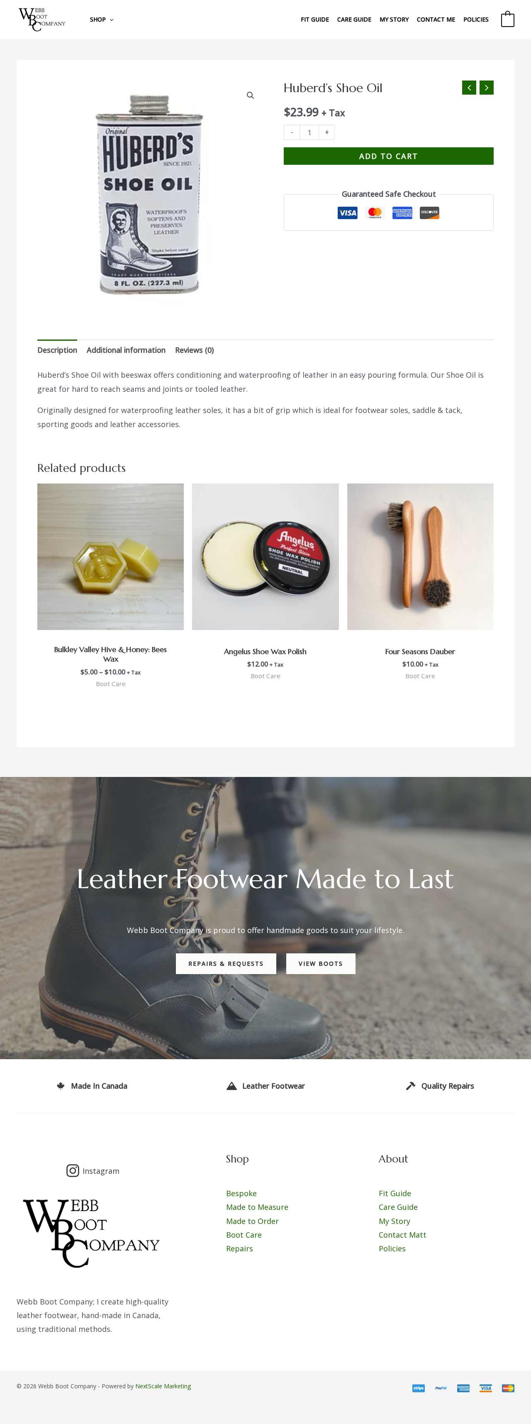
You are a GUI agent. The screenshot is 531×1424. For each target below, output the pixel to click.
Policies (476, 19)
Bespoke (241, 1193)
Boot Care (244, 1235)
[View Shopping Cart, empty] (508, 19)
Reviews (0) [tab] (194, 350)
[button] (250, 95)
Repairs (239, 1248)
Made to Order (252, 1221)
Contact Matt (402, 1235)
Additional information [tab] (126, 350)
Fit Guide (315, 19)
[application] (109, 19)
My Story (394, 19)
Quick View (110, 622)
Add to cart (388, 156)
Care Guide (354, 19)
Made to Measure (257, 1207)
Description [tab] (57, 350)
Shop (98, 19)
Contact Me (436, 19)
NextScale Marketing (163, 1386)
